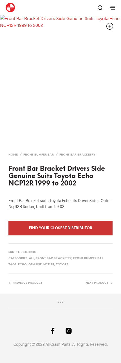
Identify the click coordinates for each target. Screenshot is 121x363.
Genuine (35, 264)
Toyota (62, 264)
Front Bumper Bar (38, 154)
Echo (22, 264)
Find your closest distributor (60, 228)
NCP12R (48, 264)
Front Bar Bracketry (77, 154)
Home (13, 154)
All (31, 258)
